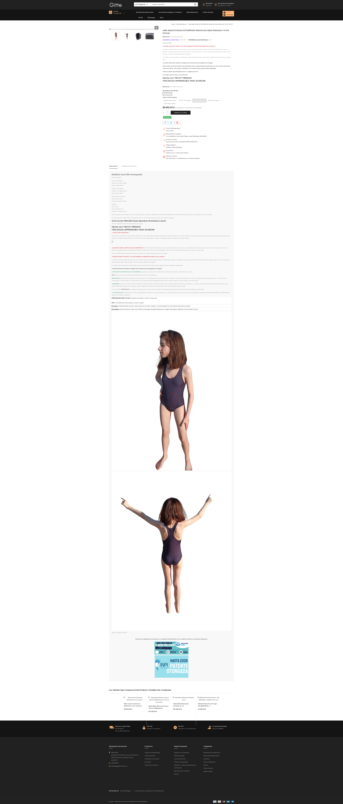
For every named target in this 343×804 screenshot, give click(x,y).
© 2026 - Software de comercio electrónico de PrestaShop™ (128, 801)
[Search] (195, 4)
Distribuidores (114, 791)
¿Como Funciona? (180, 759)
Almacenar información (118, 746)
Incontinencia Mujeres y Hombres (170, 12)
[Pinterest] (177, 122)
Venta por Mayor (150, 756)
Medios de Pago (179, 756)
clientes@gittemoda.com (119, 766)
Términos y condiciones (181, 752)
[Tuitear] (171, 122)
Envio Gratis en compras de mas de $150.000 (149, 791)
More (161, 18)
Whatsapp (151, 18)
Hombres (206, 759)
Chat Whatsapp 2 (125, 791)
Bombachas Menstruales (145, 12)
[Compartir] (165, 122)
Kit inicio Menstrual (209, 762)
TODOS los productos (151, 765)
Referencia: (166, 37)
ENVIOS (176, 774)
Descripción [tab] (113, 166)
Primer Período (208, 12)
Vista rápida (143, 697)
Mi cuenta (148, 762)
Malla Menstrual (192, 12)
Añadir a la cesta (180, 113)
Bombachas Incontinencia (211, 752)
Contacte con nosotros (152, 759)
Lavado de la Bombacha (152, 752)
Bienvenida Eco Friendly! (181, 771)
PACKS (140, 18)
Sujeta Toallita (207, 771)
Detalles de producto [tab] (129, 166)
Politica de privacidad (181, 762)
